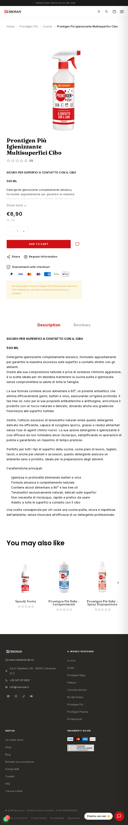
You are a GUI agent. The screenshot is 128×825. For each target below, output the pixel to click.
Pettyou (71, 682)
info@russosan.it (19, 687)
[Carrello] (114, 11)
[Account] (99, 11)
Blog (8, 754)
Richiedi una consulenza (19, 761)
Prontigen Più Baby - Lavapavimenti (64, 602)
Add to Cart (38, 244)
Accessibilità (57, 818)
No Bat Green (75, 697)
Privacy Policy (38, 818)
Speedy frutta (25, 601)
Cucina (47, 26)
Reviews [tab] (82, 325)
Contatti (9, 776)
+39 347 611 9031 (20, 680)
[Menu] (122, 11)
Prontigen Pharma (77, 711)
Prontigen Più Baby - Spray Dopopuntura (102, 602)
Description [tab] (48, 325)
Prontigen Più (29, 26)
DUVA (70, 667)
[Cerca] (107, 11)
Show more (14, 205)
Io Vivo (71, 660)
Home (10, 26)
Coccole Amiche (76, 689)
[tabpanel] (25, 579)
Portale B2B (12, 769)
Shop (8, 747)
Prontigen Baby (76, 675)
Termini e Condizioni (16, 818)
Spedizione (74, 818)
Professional (74, 719)
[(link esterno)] (64, 82)
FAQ (7, 783)
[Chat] (119, 816)
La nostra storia (14, 739)
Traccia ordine (13, 791)
